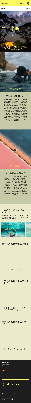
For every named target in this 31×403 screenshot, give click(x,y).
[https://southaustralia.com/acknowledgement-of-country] (3, 370)
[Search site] (21, 3)
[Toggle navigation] (28, 3)
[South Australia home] (5, 3)
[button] (24, 3)
